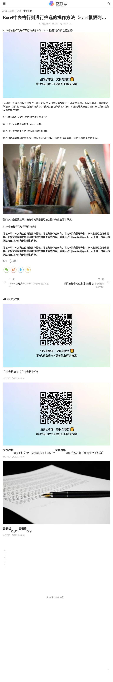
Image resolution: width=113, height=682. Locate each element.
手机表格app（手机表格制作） (21, 371)
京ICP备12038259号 (55, 597)
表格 (11, 450)
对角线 (81, 283)
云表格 (11, 11)
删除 (91, 283)
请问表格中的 (71, 283)
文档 (5, 450)
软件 (20, 283)
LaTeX (12, 283)
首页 (4, 11)
